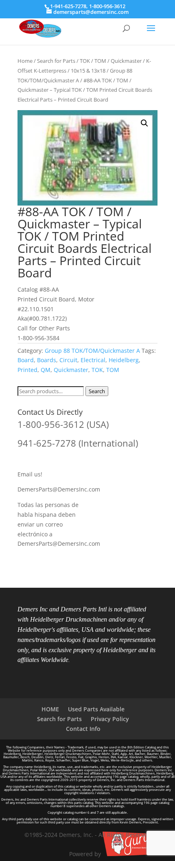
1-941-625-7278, (69, 6)
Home (25, 60)
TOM (112, 370)
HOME (50, 709)
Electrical (93, 360)
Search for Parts (56, 60)
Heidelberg (124, 360)
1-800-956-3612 (107, 6)
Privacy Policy (110, 719)
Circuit (68, 360)
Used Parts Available (96, 709)
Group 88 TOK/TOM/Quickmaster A (92, 350)
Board (26, 360)
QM (45, 370)
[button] (144, 123)
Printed (27, 370)
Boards (46, 360)
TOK (97, 370)
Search (97, 391)
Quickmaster (71, 370)
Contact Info (83, 729)
